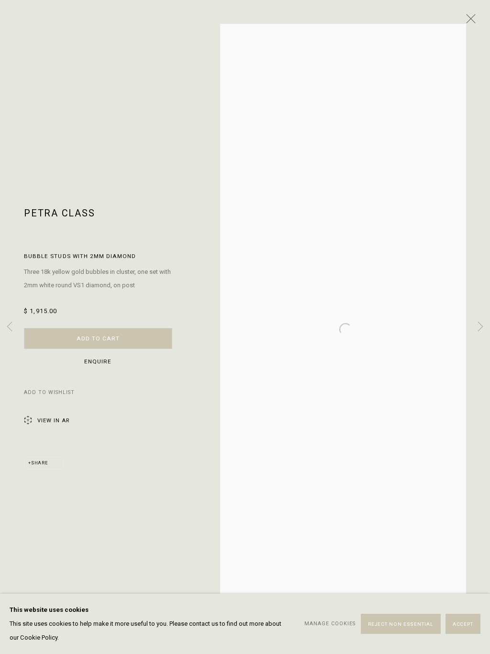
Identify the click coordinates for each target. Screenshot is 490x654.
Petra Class (59, 213)
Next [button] (480, 327)
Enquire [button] (97, 361)
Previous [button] (9, 327)
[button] (49, 393)
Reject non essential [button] (401, 624)
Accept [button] (463, 624)
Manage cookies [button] (330, 623)
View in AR (53, 420)
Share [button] (39, 463)
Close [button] (468, 21)
